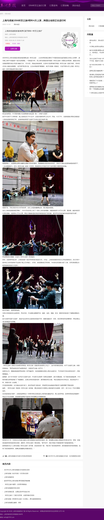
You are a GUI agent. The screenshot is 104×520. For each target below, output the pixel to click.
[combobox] (97, 5)
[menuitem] (23, 5)
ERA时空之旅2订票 (37, 5)
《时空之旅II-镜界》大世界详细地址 (15, 484)
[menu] (54, 5)
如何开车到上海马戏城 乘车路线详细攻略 (17, 481)
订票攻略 (65, 5)
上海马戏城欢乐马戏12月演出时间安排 (17, 456)
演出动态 (76, 5)
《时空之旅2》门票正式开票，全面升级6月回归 (19, 495)
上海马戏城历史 (9, 477)
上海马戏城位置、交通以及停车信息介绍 (17, 491)
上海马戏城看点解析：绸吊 (12, 502)
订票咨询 (53, 5)
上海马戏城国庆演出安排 (12, 488)
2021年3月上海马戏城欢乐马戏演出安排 (17, 470)
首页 (23, 5)
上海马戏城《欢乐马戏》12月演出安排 (16, 473)
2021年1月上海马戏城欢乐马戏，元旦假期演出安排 (62, 456)
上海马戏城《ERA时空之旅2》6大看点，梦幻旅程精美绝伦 (22, 499)
